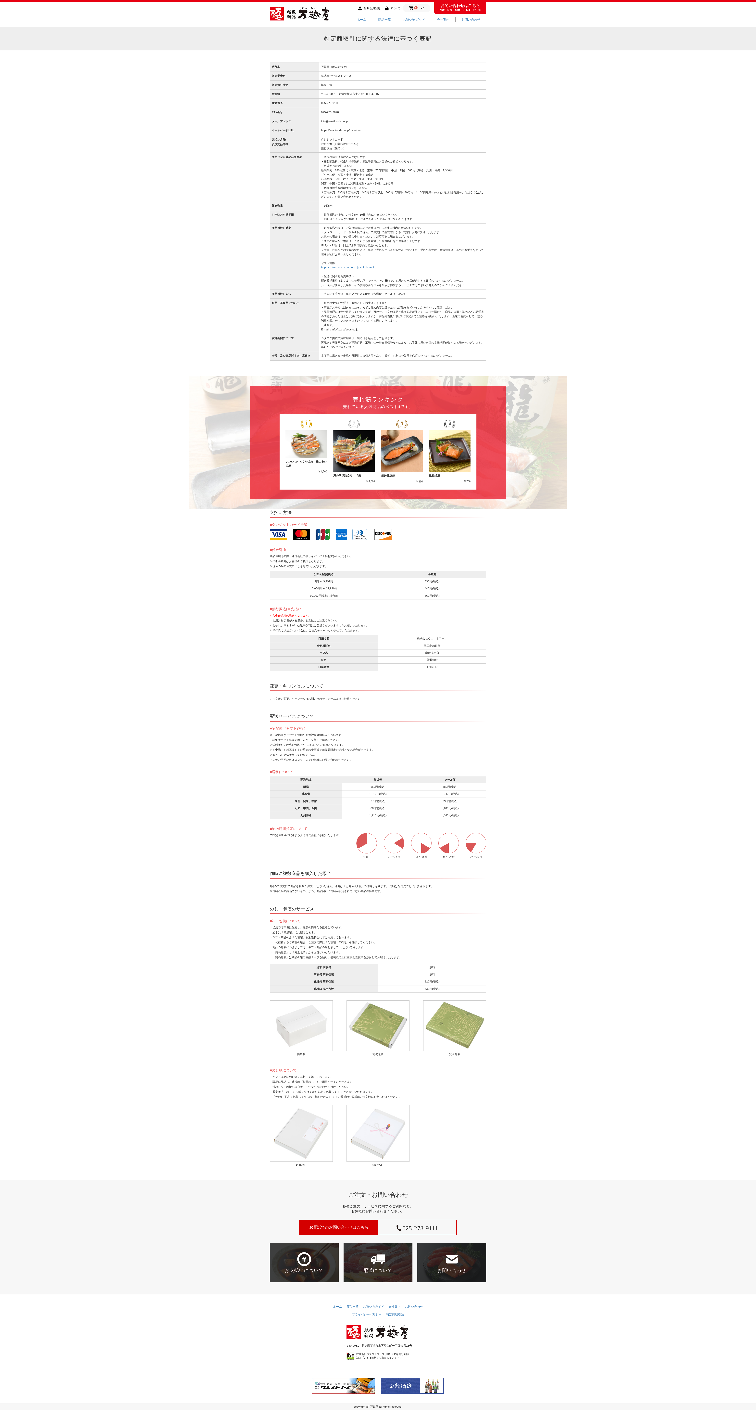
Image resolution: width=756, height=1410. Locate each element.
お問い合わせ (470, 19)
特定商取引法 (395, 1314)
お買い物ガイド (414, 19)
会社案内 (443, 19)
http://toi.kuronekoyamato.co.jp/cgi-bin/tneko (348, 267)
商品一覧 (384, 19)
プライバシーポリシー (367, 1314)
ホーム (361, 19)
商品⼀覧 (353, 1306)
